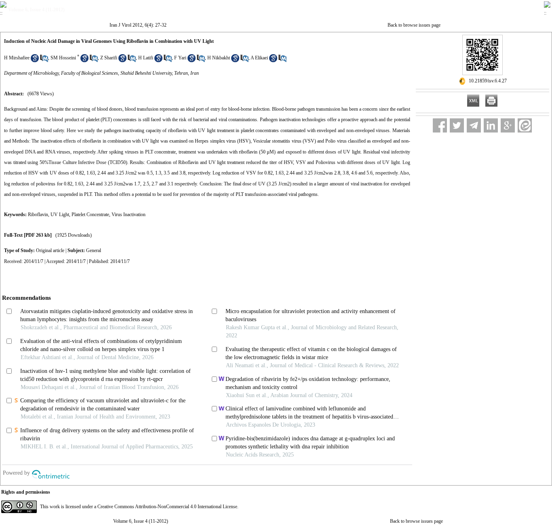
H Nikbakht (218, 58)
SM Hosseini (63, 58)
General (93, 250)
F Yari (180, 58)
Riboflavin (38, 214)
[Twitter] (457, 125)
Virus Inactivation (128, 214)
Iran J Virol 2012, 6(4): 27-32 (138, 25)
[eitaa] (525, 125)
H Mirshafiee (16, 58)
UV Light (60, 214)
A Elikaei (259, 58)
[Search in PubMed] (44, 60)
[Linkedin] (491, 125)
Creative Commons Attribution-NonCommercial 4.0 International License (167, 506)
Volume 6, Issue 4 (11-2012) (140, 521)
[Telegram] (474, 125)
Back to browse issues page (414, 25)
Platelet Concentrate (90, 214)
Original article (50, 250)
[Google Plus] (508, 125)
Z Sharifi (108, 58)
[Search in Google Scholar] (35, 60)
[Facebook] (440, 125)
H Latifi (145, 58)
